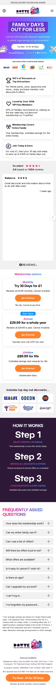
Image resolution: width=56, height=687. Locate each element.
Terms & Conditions (28, 658)
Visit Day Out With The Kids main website (28, 2)
